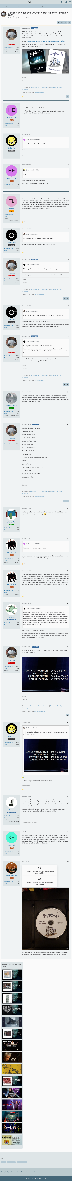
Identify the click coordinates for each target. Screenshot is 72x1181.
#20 (68, 862)
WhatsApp (25, 89)
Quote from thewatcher (32, 264)
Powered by (36, 1178)
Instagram (45, 87)
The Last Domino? (21, 1162)
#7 (68, 259)
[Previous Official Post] (64, 298)
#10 (68, 392)
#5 (68, 195)
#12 (68, 508)
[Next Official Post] (67, 96)
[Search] (61, 2)
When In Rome (11, 1162)
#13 (68, 538)
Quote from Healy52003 (33, 139)
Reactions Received (8, 47)
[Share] (69, 22)
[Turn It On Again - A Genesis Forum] (29, 2)
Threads (52, 87)
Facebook (33, 87)
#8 (68, 306)
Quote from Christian (32, 234)
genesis (3, 1162)
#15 (68, 603)
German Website (39, 92)
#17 (68, 723)
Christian (12, 18)
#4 (68, 165)
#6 (68, 229)
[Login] (65, 2)
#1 (68, 28)
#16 (68, 646)
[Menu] (69, 2)
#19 (68, 831)
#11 (68, 424)
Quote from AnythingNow (33, 608)
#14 (68, 571)
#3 (68, 134)
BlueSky (59, 87)
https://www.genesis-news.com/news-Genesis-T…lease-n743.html (46, 41)
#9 (68, 336)
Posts (5, 49)
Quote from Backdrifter (32, 170)
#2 (68, 104)
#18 (68, 796)
